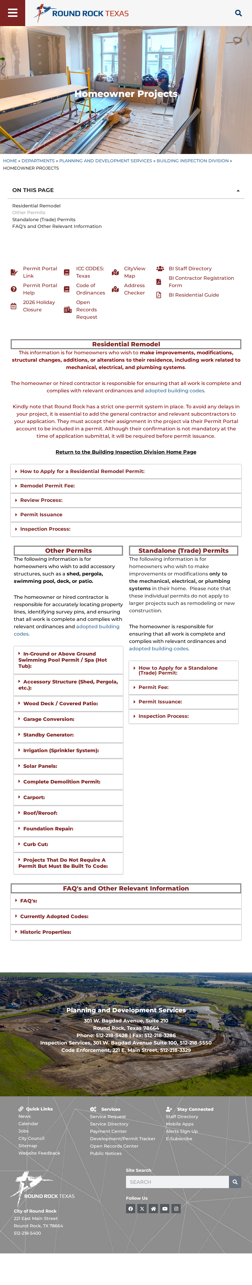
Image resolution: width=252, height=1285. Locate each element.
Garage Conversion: (48, 719)
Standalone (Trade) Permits (44, 219)
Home (10, 160)
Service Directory (109, 1124)
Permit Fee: (153, 687)
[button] (238, 190)
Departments (38, 160)
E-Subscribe (179, 1138)
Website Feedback (39, 1153)
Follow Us (137, 1198)
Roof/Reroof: (40, 813)
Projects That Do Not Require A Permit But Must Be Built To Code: (63, 863)
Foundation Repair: (48, 829)
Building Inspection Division (193, 160)
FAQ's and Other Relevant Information (57, 226)
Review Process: (41, 500)
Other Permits (28, 212)
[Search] (235, 1182)
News (24, 1116)
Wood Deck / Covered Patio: (60, 703)
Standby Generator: (48, 735)
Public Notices (106, 1153)
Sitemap (27, 1145)
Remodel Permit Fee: (47, 486)
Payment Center (108, 1131)
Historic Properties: (45, 932)
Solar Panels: (40, 766)
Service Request (108, 1116)
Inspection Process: (45, 529)
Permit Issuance (41, 514)
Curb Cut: (35, 844)
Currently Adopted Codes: (54, 916)
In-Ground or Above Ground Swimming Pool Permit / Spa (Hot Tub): (62, 660)
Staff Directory (182, 1116)
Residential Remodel (36, 205)
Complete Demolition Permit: (61, 782)
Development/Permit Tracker (123, 1138)
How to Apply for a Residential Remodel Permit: (82, 471)
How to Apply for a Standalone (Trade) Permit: (178, 670)
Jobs (23, 1131)
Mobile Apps (180, 1124)
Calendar (28, 1123)
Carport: (34, 797)
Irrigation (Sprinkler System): (61, 750)
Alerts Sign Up (182, 1131)
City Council (31, 1138)
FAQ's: (28, 901)
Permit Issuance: (160, 702)
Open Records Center (114, 1146)
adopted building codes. (175, 391)
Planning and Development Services (105, 160)
